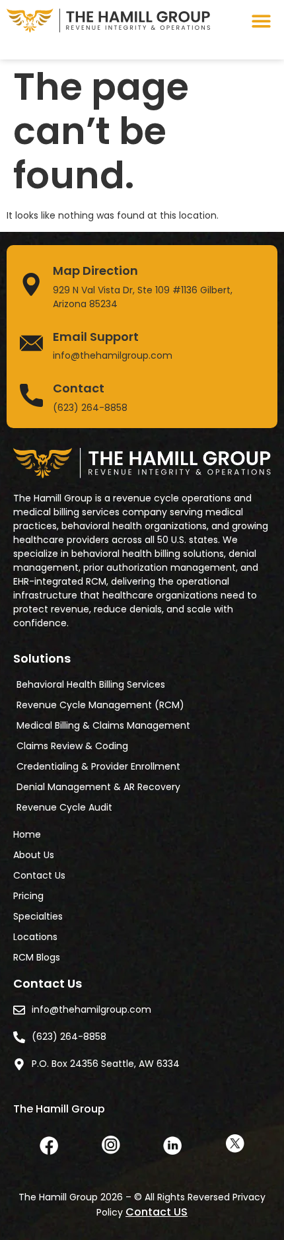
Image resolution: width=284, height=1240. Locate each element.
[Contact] (31, 395)
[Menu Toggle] (261, 21)
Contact (78, 388)
